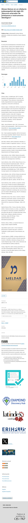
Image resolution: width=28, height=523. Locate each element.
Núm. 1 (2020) (14, 4)
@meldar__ (10, 444)
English (4, 489)
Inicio (2, 4)
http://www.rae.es (16, 136)
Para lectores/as (5, 476)
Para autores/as (5, 478)
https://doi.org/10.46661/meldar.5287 (13, 29)
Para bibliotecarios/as (6, 480)
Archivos (7, 4)
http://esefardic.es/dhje (14, 128)
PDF (4, 295)
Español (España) (6, 491)
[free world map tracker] (8, 455)
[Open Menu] (1, 1)
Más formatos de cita (6, 316)
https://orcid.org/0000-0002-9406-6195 (8, 25)
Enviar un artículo (7, 498)
